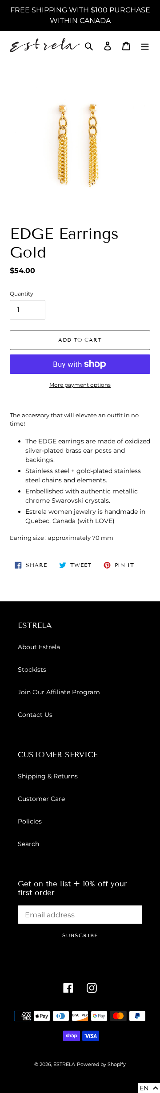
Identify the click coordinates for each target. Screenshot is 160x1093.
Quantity (21, 293)
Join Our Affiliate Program (59, 692)
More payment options (80, 384)
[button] (149, 1088)
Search (28, 844)
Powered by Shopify (101, 1064)
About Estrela (39, 647)
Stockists (32, 670)
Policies (30, 821)
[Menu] (145, 46)
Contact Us (35, 715)
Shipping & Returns (48, 776)
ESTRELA (64, 1064)
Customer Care (41, 799)
